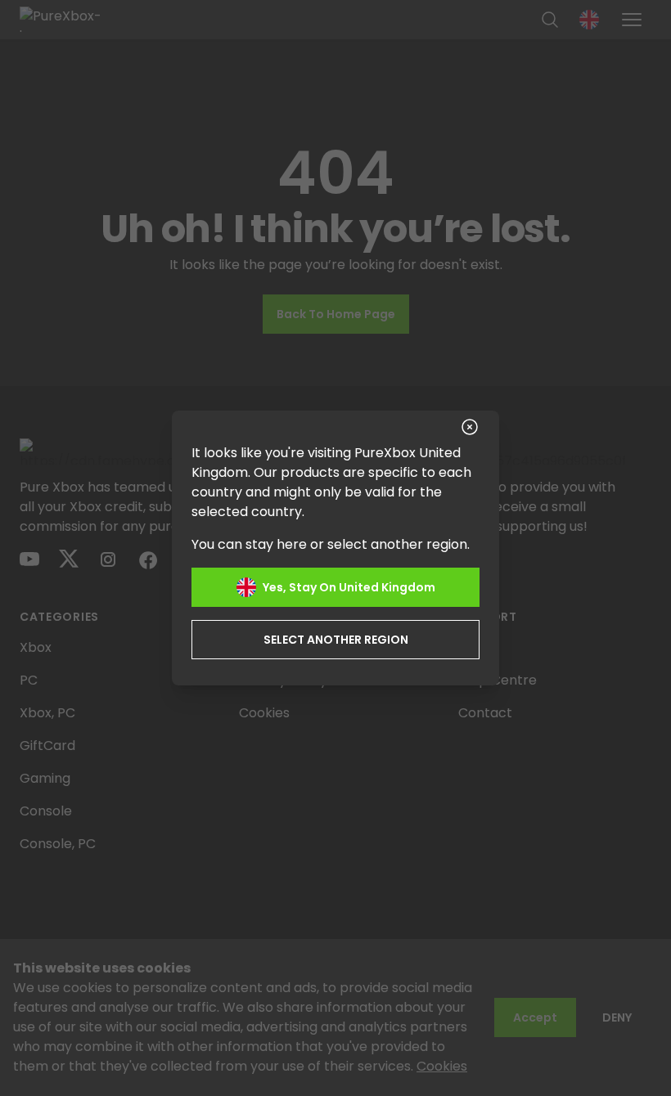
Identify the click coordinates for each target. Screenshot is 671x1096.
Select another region (335, 639)
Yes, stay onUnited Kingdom (349, 587)
